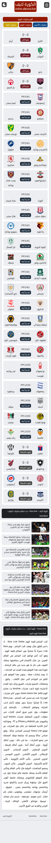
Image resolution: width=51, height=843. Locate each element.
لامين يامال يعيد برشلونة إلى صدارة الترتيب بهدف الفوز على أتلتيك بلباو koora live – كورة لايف (17, 615)
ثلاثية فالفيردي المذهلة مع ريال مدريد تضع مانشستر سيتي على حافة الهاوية (17, 552)
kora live (43, 816)
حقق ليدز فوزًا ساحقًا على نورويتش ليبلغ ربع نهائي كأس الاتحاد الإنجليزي (17, 564)
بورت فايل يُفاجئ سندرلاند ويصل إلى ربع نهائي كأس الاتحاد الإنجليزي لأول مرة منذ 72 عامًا (17, 578)
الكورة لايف (7, 816)
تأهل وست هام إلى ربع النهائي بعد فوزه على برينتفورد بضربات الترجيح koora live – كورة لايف (16, 590)
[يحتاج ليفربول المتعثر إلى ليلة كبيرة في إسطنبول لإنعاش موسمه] (40, 602)
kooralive (33, 816)
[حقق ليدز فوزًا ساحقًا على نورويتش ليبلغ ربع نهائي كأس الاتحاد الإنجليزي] (40, 564)
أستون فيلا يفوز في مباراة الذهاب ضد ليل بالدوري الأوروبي (19, 527)
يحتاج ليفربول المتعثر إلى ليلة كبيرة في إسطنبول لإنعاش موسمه (17, 602)
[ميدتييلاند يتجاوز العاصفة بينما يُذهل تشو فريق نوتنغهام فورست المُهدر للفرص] (40, 539)
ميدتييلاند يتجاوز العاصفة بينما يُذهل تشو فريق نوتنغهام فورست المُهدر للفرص (17, 539)
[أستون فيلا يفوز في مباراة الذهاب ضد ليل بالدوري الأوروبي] (40, 527)
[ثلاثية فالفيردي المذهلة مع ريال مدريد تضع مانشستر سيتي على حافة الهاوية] (40, 552)
